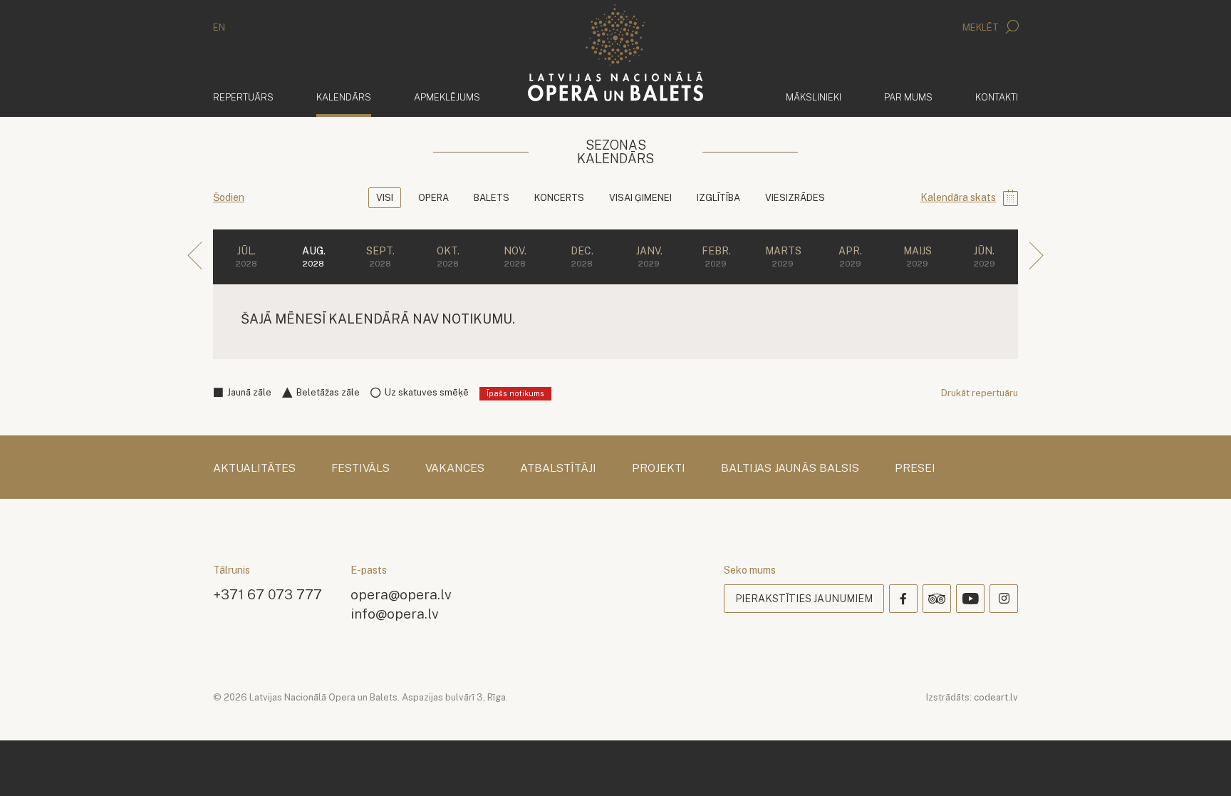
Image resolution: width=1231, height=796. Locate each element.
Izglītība (718, 197)
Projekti (658, 468)
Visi (384, 197)
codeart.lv (996, 697)
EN (219, 27)
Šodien (228, 197)
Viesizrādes (795, 197)
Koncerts (559, 197)
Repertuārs (243, 97)
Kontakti (996, 97)
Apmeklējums (447, 97)
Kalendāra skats (958, 197)
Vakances (454, 468)
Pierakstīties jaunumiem (804, 598)
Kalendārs (343, 97)
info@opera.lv (394, 613)
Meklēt (981, 27)
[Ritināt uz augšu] (1200, 765)
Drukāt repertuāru (979, 393)
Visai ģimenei (640, 197)
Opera (433, 197)
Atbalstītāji (558, 468)
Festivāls (360, 468)
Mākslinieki (813, 97)
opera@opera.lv (401, 594)
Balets (491, 197)
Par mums (908, 97)
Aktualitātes (254, 468)
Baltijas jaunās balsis (790, 468)
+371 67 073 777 (267, 594)
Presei (915, 468)
